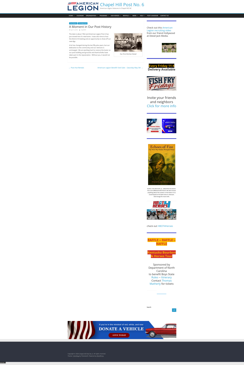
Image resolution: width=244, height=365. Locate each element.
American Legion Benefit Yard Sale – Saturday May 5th (120, 68)
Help (141, 15)
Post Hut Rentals (76, 68)
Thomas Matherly (161, 282)
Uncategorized (83, 23)
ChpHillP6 (83, 30)
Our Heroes (115, 15)
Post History (73, 23)
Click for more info (161, 106)
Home (71, 15)
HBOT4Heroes (165, 226)
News (134, 15)
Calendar (80, 15)
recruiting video (162, 30)
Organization (91, 15)
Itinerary (166, 277)
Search (149, 307)
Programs (103, 15)
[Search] (174, 310)
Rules (154, 277)
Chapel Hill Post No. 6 (122, 4)
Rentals (126, 15)
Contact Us (164, 15)
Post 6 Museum (152, 15)
